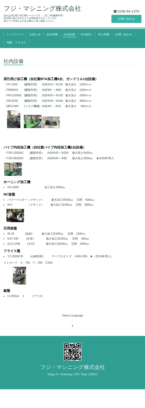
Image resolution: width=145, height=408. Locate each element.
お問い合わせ (126, 18)
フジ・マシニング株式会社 (42, 8)
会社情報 (52, 34)
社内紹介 (86, 34)
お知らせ (35, 34)
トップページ (15, 34)
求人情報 (103, 34)
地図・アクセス (16, 42)
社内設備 (69, 34)
